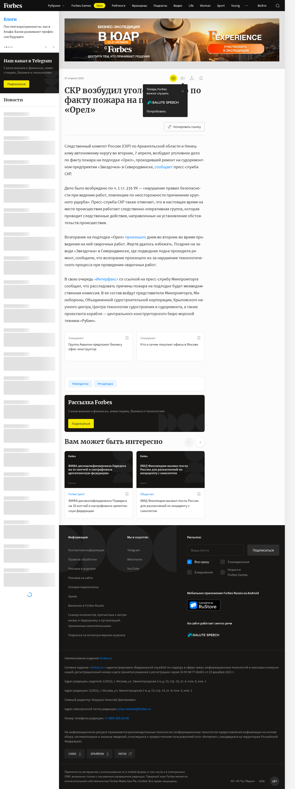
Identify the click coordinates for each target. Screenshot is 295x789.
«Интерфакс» (106, 279)
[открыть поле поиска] (277, 5)
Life (191, 5)
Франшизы (139, 5)
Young (235, 5)
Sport (221, 5)
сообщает (164, 166)
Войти (262, 5)
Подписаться (81, 424)
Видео (178, 5)
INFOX (122, 754)
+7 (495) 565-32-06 (116, 718)
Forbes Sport (76, 494)
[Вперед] (212, 346)
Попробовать (156, 111)
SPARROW (97, 754)
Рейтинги (118, 5)
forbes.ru (106, 658)
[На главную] (13, 5)
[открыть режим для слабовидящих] (173, 78)
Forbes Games (87, 5)
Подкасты (160, 5)
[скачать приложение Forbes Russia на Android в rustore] (203, 605)
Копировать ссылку (187, 127)
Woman (205, 5)
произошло (135, 237)
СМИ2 (72, 754)
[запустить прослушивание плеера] (182, 78)
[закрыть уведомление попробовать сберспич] (182, 91)
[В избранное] (127, 338)
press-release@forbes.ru (134, 709)
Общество (147, 494)
